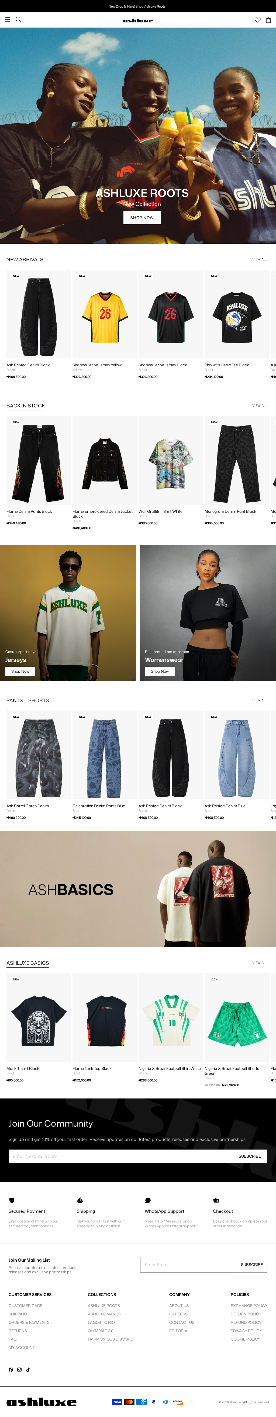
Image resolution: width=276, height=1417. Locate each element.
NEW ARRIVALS (24, 259)
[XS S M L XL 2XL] (38, 460)
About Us (179, 1305)
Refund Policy (246, 1322)
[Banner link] (138, 889)
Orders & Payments (29, 1322)
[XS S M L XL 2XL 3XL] (171, 460)
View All (259, 259)
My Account (22, 1347)
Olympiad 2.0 (100, 1330)
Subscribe (250, 1156)
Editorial (179, 1330)
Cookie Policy (245, 1339)
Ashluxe (236, 1402)
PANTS (14, 700)
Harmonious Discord (110, 1339)
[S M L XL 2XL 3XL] (237, 1017)
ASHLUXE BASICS (27, 962)
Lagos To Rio (101, 1322)
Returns (18, 1330)
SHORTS (38, 700)
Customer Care (25, 1305)
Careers (178, 1313)
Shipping (18, 1313)
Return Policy (246, 1313)
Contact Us (181, 1322)
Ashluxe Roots (104, 1305)
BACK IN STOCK (25, 405)
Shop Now (142, 217)
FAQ (13, 1339)
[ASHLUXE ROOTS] (138, 136)
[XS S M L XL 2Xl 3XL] (38, 314)
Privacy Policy (246, 1330)
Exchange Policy (249, 1305)
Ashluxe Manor (104, 1313)
